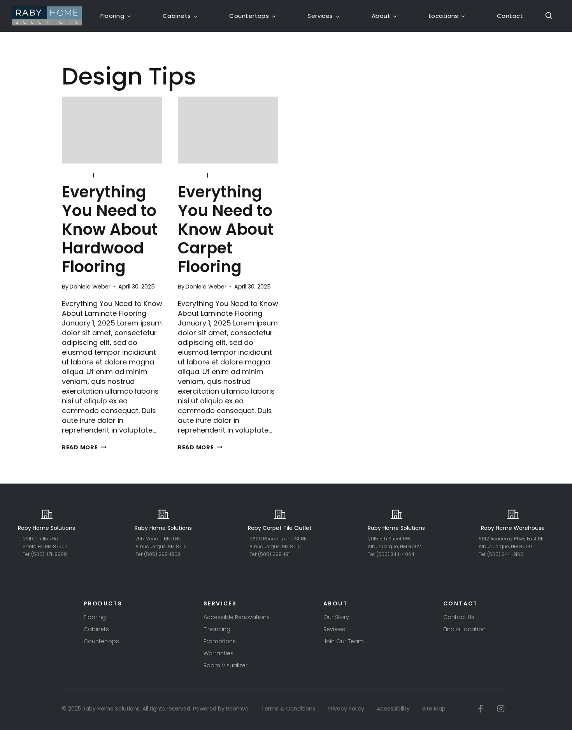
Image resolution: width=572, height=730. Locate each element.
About (381, 16)
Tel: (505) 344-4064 (391, 554)
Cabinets (177, 16)
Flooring (112, 16)
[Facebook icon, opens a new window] (480, 708)
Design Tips (113, 175)
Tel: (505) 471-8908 (45, 554)
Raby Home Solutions (46, 528)
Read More (84, 447)
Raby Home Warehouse (513, 528)
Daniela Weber (90, 286)
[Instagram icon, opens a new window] (501, 708)
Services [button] (320, 16)
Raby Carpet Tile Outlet (280, 528)
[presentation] (112, 130)
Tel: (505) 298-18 (154, 554)
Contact (510, 16)
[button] (546, 16)
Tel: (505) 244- (496, 554)
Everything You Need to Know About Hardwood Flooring (110, 229)
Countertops (249, 16)
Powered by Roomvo (221, 708)
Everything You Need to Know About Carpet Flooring (226, 229)
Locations (443, 16)
